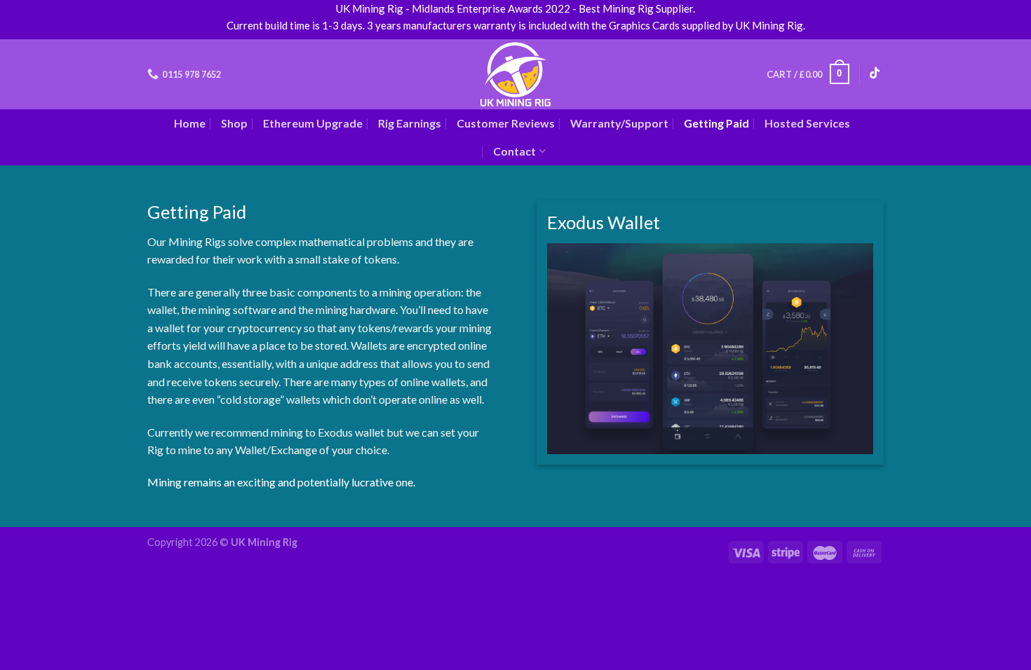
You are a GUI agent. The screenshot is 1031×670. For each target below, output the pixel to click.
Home (189, 123)
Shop (234, 123)
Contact (514, 151)
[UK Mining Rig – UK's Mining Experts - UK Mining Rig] (516, 74)
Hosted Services (807, 123)
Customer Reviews (506, 123)
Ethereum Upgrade (313, 123)
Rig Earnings (409, 123)
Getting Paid (716, 123)
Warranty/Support (619, 123)
